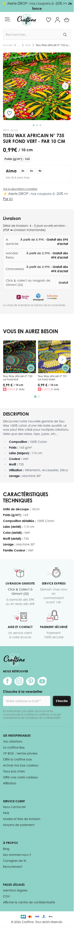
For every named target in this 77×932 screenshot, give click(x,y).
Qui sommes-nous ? (17, 854)
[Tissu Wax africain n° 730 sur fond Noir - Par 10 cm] (19, 356)
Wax (28, 45)
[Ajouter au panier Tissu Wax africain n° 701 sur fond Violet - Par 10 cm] (65, 368)
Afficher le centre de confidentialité (29, 902)
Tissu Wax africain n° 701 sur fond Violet (52, 378)
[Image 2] (37, 125)
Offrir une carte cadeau (20, 777)
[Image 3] (40, 125)
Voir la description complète (20, 188)
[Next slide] (62, 359)
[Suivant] (65, 86)
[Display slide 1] (35, 396)
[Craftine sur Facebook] (7, 681)
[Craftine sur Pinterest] (30, 681)
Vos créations (12, 741)
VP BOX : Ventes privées (20, 753)
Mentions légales (15, 890)
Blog (6, 849)
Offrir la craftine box (17, 759)
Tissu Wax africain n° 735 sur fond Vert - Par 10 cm (53, 45)
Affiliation (9, 783)
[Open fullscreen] (37, 86)
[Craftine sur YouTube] (42, 681)
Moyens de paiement (19, 825)
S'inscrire (62, 701)
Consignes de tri (14, 860)
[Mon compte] (57, 20)
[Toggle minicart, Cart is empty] (66, 20)
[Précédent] (8, 86)
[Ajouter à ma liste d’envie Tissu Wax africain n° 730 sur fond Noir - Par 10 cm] (8, 368)
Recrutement (12, 866)
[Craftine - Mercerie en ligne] (26, 20)
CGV (6, 896)
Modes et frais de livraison (21, 819)
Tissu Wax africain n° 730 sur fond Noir (17, 378)
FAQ (6, 813)
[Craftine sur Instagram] (19, 681)
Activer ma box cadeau (20, 765)
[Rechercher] (64, 34)
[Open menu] (7, 19)
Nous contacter (14, 807)
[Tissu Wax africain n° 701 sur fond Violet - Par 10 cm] (54, 356)
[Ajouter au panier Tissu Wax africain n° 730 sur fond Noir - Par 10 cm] (31, 368)
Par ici (8, 199)
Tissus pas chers (14, 771)
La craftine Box (14, 747)
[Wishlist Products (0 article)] (48, 20)
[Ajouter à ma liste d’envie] (9, 113)
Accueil (7, 45)
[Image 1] (33, 125)
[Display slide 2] (38, 396)
